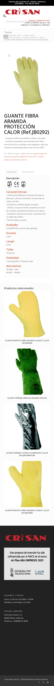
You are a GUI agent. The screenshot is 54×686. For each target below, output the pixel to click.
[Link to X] (48, 682)
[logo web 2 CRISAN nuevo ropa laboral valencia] (22, 11)
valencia (24, 160)
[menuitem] (3, 16)
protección (32, 156)
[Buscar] (3, 16)
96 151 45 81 (34, 3)
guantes (37, 153)
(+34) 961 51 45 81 (20, 621)
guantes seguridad (20, 156)
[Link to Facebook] (39, 682)
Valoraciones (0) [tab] (28, 172)
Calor (23, 153)
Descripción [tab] (11, 172)
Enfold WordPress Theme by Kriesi (34, 679)
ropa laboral (15, 160)
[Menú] (4, 36)
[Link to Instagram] (43, 682)
